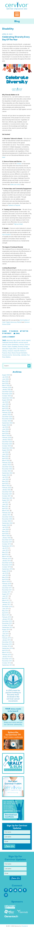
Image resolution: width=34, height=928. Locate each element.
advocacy (10, 340)
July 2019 (5, 548)
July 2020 (5, 527)
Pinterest (8, 333)
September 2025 (7, 398)
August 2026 (6, 375)
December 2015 (7, 621)
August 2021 (6, 500)
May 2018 (5, 577)
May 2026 (5, 381)
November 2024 (7, 419)
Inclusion (10, 351)
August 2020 (6, 525)
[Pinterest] (20, 890)
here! (3, 157)
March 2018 (6, 581)
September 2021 (7, 498)
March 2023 (6, 460)
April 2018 (5, 579)
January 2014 (6, 657)
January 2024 (6, 439)
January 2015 (6, 640)
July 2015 (5, 631)
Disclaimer (25, 926)
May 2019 (5, 552)
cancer (18, 340)
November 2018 (7, 565)
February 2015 (6, 638)
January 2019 (6, 561)
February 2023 (6, 462)
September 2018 (7, 569)
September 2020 (7, 523)
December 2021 (7, 492)
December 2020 (7, 517)
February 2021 (6, 513)
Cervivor (17, 4)
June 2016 (5, 609)
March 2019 (6, 556)
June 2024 (5, 429)
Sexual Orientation (21, 353)
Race (9, 353)
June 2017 (5, 596)
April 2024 (5, 433)
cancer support (25, 340)
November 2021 (7, 494)
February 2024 (6, 437)
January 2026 (6, 389)
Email (17, 333)
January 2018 (6, 586)
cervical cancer (23, 342)
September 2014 (7, 648)
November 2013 (7, 661)
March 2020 (6, 535)
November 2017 (7, 590)
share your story (15, 184)
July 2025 (5, 402)
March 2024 (6, 435)
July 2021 (5, 502)
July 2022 (5, 477)
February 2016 (6, 617)
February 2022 (6, 487)
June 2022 (5, 479)
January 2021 (6, 515)
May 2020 (5, 531)
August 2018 (6, 571)
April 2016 (5, 613)
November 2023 (7, 444)
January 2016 (6, 619)
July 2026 (5, 377)
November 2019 (7, 542)
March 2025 (6, 410)
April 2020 (5, 533)
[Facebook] (6, 890)
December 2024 (7, 417)
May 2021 (5, 506)
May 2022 (5, 481)
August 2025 (6, 400)
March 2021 (6, 510)
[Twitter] (11, 890)
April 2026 (5, 383)
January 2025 (6, 414)
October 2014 (6, 646)
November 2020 (7, 519)
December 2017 (7, 588)
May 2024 (5, 431)
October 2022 (6, 471)
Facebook (14, 331)
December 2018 (7, 563)
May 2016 (5, 611)
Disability (14, 346)
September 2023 (7, 448)
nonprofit (16, 351)
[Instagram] (6, 895)
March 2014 (6, 652)
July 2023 (5, 452)
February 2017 (6, 602)
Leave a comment (8, 337)
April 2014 (5, 650)
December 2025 (7, 391)
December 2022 (7, 467)
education (5, 349)
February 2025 (6, 412)
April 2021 (5, 508)
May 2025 (5, 406)
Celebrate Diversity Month (10, 342)
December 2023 (7, 442)
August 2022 (6, 475)
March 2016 (6, 615)
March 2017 (6, 600)
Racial (14, 353)
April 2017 (5, 598)
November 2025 (7, 394)
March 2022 (6, 485)
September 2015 (7, 627)
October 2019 (6, 544)
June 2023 (5, 454)
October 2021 (6, 496)
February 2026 (6, 387)
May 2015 (5, 636)
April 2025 (5, 408)
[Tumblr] (25, 890)
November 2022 (7, 469)
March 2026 (6, 385)
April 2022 (5, 483)
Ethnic (15, 349)
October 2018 (6, 567)
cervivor (21, 344)
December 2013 (7, 659)
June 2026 (5, 379)
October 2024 (6, 421)
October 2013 (6, 663)
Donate (25, 346)
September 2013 (7, 665)
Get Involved (21, 349)
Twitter (25, 331)
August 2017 (6, 594)
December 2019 (7, 540)
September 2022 (7, 473)
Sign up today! (18, 224)
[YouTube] (15, 890)
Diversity (20, 346)
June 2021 (5, 504)
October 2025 (6, 396)
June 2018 (5, 575)
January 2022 (6, 490)
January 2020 (6, 538)
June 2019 (5, 550)
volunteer (23, 355)
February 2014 (6, 654)
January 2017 (6, 604)
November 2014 (7, 644)
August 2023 (6, 450)
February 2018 (6, 583)
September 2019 (7, 546)
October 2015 (6, 625)
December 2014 (7, 642)
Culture (9, 346)
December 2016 (7, 606)
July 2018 (5, 573)
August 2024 (6, 425)
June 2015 (5, 634)
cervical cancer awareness (10, 344)
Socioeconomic (7, 355)
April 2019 (5, 554)
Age (14, 340)
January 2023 (6, 465)
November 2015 (7, 623)
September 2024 (7, 423)
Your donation (6, 234)
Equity (10, 349)
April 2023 (5, 458)
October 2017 (6, 592)
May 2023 (5, 456)
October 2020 (6, 521)
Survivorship (16, 355)
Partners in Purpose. (14, 205)
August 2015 (6, 629)
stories (19, 163)
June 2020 (5, 529)
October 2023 (6, 446)
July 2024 (5, 427)
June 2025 (5, 404)
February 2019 (6, 558)
